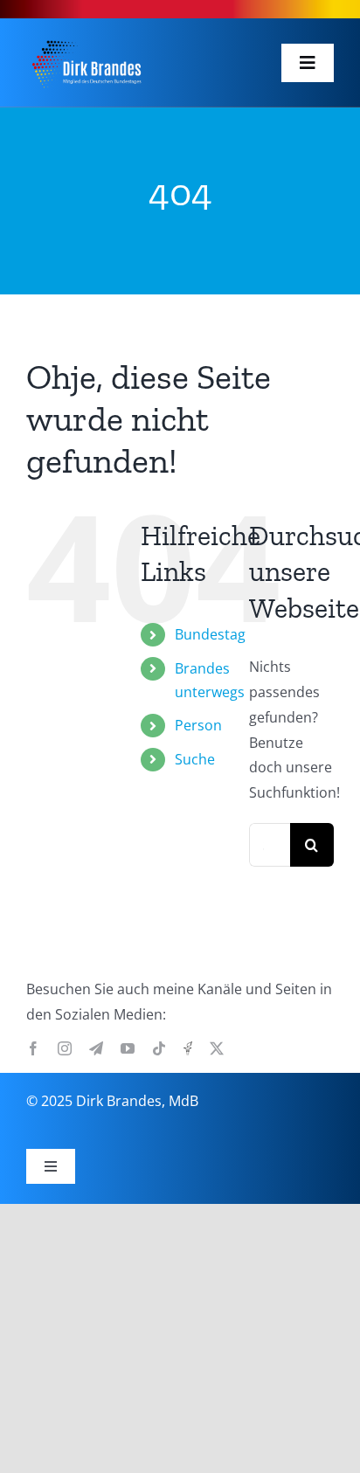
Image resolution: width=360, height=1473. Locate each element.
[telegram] (96, 1048)
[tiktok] (159, 1048)
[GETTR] (187, 1048)
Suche (195, 759)
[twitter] (217, 1048)
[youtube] (128, 1048)
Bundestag (210, 634)
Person (198, 725)
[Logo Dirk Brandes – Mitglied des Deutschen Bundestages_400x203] (86, 39)
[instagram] (65, 1048)
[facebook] (33, 1048)
